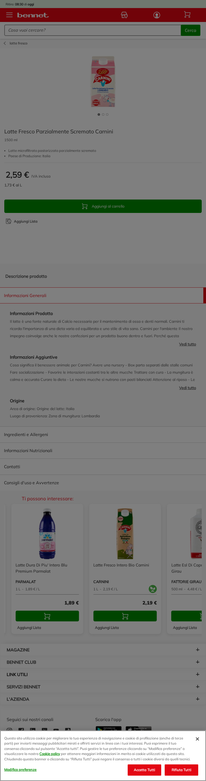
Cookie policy (49, 754)
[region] (103, 755)
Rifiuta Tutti (181, 770)
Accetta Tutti (144, 770)
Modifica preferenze (20, 769)
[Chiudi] (197, 739)
